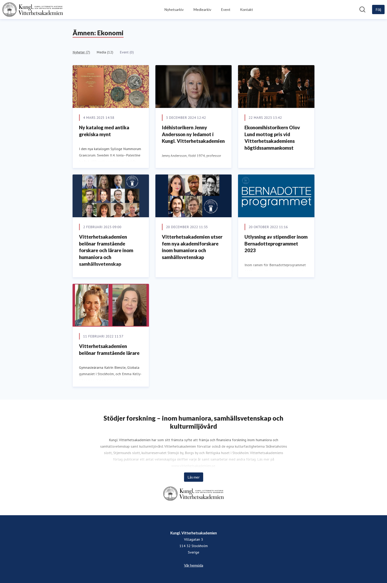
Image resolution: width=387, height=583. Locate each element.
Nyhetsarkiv (174, 9)
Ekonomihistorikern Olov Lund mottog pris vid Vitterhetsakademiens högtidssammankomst (272, 137)
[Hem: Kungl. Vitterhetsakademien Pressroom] (32, 9)
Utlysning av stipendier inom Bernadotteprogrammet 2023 (276, 243)
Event (225, 9)
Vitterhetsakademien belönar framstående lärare (109, 349)
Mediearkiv (202, 9)
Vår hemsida (193, 565)
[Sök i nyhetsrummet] (362, 9)
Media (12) (105, 52)
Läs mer (193, 477)
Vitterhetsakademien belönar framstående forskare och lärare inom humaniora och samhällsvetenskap (106, 250)
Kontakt (246, 9)
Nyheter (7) (81, 52)
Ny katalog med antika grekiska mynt (104, 130)
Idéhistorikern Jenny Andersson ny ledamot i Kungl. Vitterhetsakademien (193, 134)
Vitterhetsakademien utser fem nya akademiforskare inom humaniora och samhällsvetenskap (192, 247)
